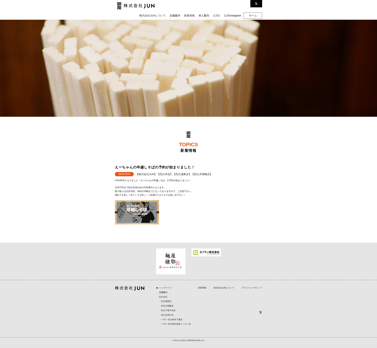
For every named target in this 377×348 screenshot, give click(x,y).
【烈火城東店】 (182, 174)
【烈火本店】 (165, 174)
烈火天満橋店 (167, 306)
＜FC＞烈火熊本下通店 (171, 319)
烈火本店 (163, 297)
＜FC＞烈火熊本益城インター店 (176, 324)
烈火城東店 (166, 301)
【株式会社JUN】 (146, 174)
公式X (216, 15)
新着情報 (189, 15)
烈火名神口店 (167, 315)
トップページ (165, 288)
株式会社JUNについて (152, 15)
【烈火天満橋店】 (202, 174)
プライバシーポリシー (252, 288)
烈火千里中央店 (168, 310)
